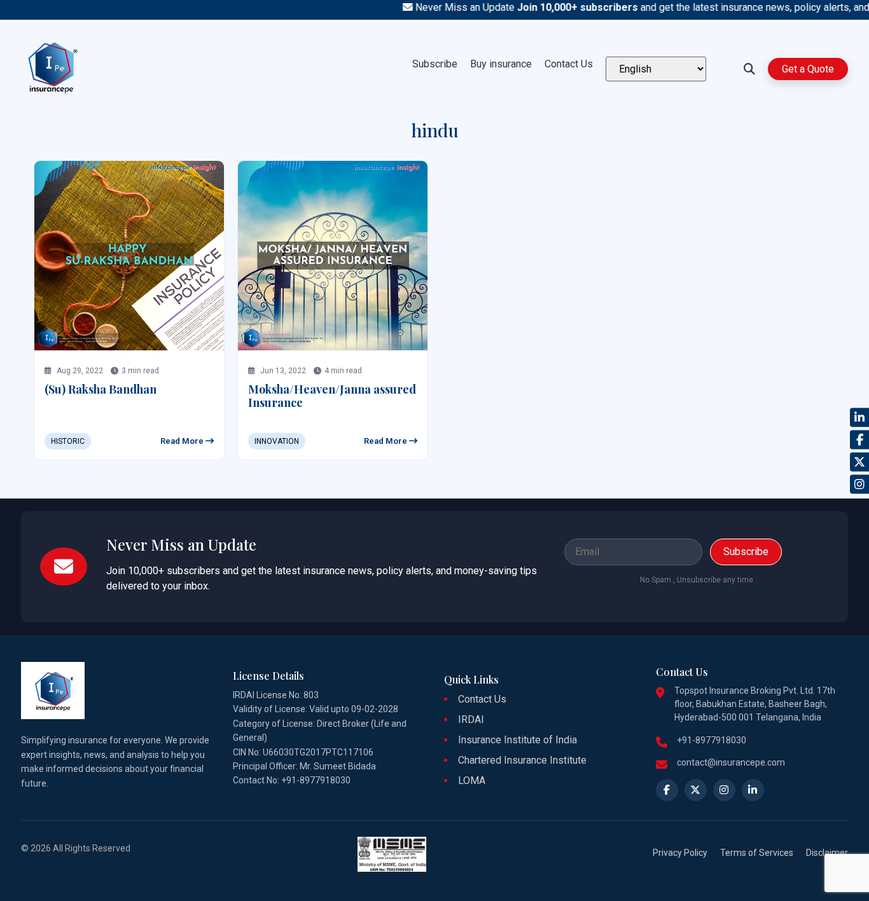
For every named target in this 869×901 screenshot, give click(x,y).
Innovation (276, 441)
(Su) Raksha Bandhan (100, 389)
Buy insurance (501, 64)
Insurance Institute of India (517, 740)
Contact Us (569, 64)
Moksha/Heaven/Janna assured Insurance (332, 396)
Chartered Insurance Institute (522, 760)
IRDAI (471, 719)
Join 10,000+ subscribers (563, 7)
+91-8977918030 (711, 740)
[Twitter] (859, 461)
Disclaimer (827, 853)
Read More (182, 441)
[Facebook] (859, 439)
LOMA (471, 780)
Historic (68, 441)
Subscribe (434, 64)
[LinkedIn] (859, 417)
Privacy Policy (680, 853)
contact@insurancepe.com (731, 762)
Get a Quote (808, 69)
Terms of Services (756, 853)
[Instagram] (859, 483)
